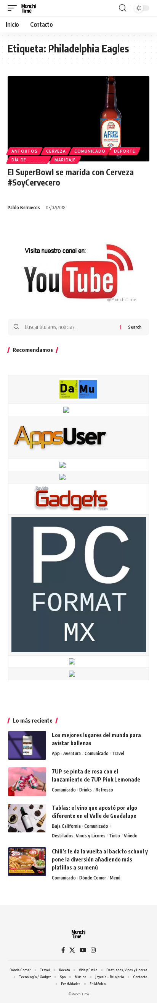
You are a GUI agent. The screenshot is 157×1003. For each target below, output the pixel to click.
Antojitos (24, 151)
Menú (115, 878)
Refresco (104, 790)
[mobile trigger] (14, 8)
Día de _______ (28, 160)
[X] (72, 950)
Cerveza (56, 151)
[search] (122, 8)
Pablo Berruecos (24, 207)
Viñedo (131, 836)
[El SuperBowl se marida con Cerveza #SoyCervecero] (78, 118)
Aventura (72, 753)
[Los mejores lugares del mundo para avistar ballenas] (27, 745)
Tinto (114, 836)
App (56, 753)
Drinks (85, 790)
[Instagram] (93, 950)
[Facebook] (63, 950)
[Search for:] (69, 327)
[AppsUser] (59, 436)
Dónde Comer (92, 878)
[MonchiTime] (29, 8)
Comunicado (89, 151)
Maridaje (65, 160)
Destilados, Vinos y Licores (79, 836)
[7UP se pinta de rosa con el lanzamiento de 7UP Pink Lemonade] (27, 781)
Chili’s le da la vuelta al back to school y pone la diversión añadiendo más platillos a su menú (100, 859)
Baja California (66, 826)
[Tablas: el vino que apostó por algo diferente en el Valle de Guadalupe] (27, 818)
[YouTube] (83, 950)
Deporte (124, 151)
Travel (118, 753)
